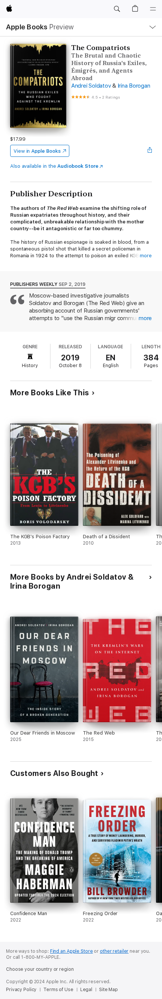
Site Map (108, 989)
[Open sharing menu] (149, 150)
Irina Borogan (134, 85)
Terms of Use (58, 989)
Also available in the (54, 166)
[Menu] (153, 9)
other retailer (114, 951)
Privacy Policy (21, 989)
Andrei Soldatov (91, 85)
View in (37, 151)
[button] (117, 9)
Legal (86, 989)
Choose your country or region (40, 969)
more (146, 255)
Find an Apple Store (71, 951)
